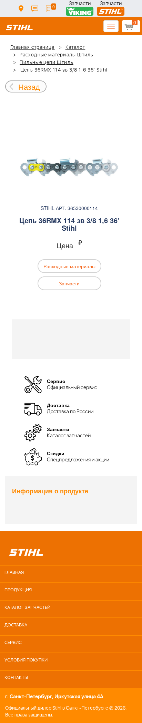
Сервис (13, 642)
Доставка (21, 8)
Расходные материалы (69, 266)
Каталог (75, 47)
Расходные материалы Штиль (57, 55)
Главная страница (32, 47)
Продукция (18, 590)
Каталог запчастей (27, 607)
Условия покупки (26, 660)
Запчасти (80, 4)
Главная (14, 572)
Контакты (34, 8)
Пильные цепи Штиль (46, 62)
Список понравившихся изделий (48, 8)
